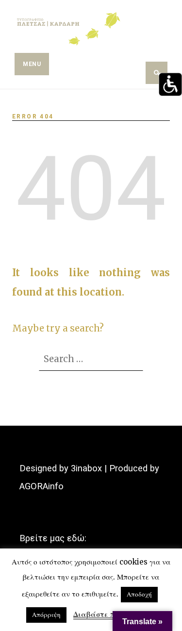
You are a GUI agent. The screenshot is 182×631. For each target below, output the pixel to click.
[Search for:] (91, 358)
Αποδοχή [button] (139, 594)
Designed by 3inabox (60, 468)
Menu (32, 64)
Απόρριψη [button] (46, 615)
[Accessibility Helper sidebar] (170, 84)
